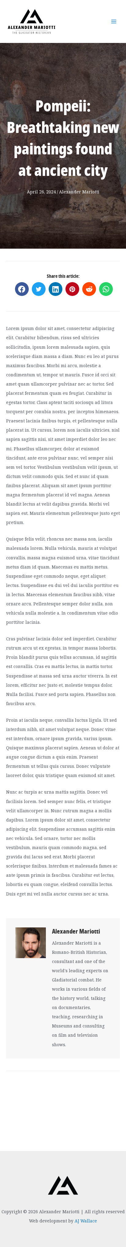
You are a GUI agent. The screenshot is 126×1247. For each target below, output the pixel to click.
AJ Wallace (86, 1221)
